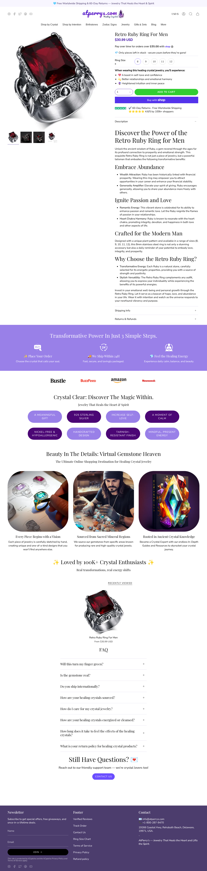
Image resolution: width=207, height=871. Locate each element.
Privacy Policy (58, 858)
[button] (190, 14)
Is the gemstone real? (75, 675)
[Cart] (197, 14)
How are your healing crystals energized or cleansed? (97, 720)
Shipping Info (122, 310)
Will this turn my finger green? (81, 664)
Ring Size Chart (82, 839)
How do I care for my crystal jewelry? (86, 709)
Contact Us (79, 832)
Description (121, 121)
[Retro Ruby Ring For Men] (103, 612)
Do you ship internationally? (80, 686)
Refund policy (81, 859)
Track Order (80, 825)
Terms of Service (15, 860)
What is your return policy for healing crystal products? (98, 746)
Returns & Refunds (125, 319)
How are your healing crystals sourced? (87, 697)
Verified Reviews (82, 819)
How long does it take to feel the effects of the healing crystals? (97, 733)
